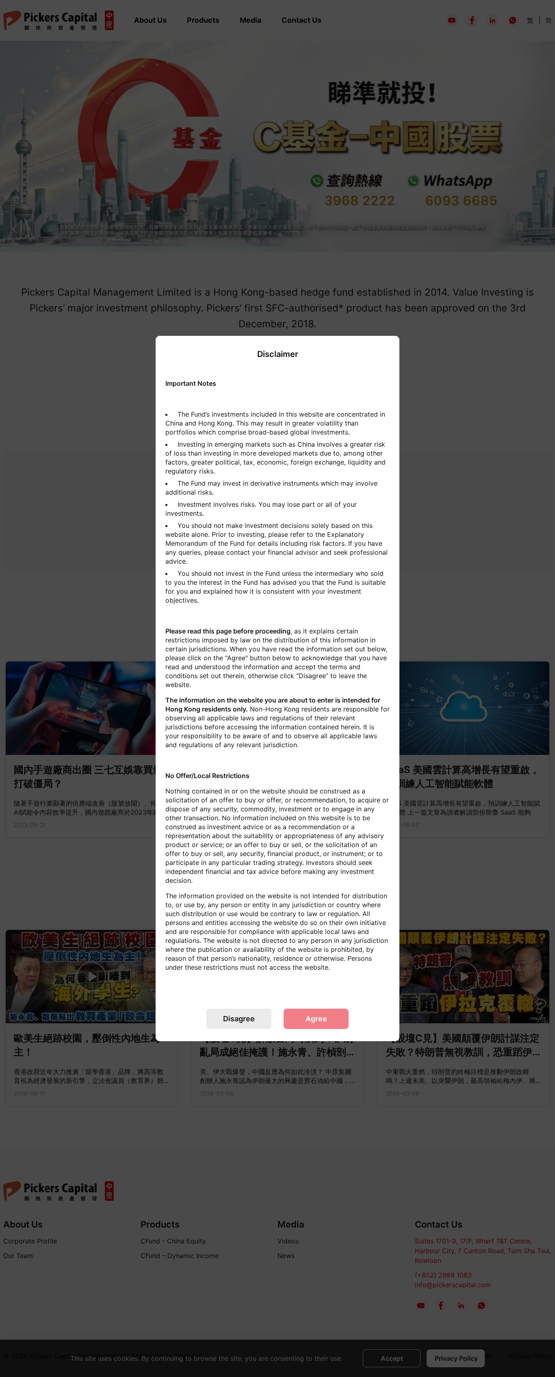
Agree (316, 1018)
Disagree (239, 1018)
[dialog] (277, 689)
